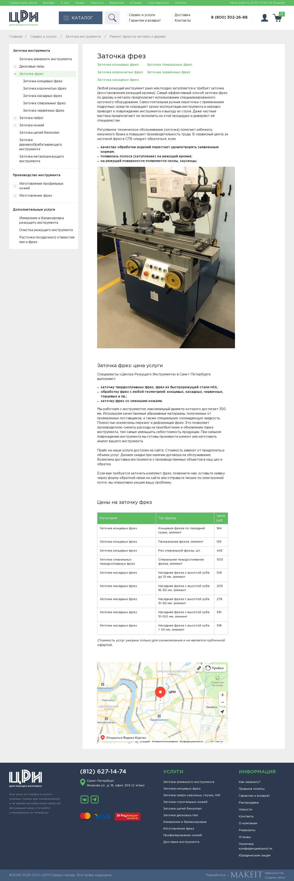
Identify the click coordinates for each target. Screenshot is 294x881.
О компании (248, 823)
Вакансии (116, 3)
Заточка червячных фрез (43, 110)
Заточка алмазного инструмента (45, 59)
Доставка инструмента (181, 842)
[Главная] (23, 18)
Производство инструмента (36, 175)
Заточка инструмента (31, 50)
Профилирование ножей (182, 835)
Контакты (183, 20)
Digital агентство (274, 873)
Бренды (49, 3)
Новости (97, 3)
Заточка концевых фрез (42, 81)
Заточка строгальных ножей (185, 802)
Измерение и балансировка (184, 822)
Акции (80, 3)
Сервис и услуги (142, 15)
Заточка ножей (31, 125)
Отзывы (136, 3)
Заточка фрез (31, 74)
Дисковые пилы (31, 66)
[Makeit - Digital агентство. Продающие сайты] (246, 875)
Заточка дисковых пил (180, 815)
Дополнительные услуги (34, 209)
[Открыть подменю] (15, 66)
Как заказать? (249, 782)
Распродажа (249, 803)
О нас (64, 3)
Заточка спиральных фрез (44, 103)
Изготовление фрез (35, 195)
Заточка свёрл (31, 118)
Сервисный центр (23, 3)
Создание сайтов (275, 877)
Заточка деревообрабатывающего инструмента (40, 145)
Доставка (182, 15)
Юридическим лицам (255, 855)
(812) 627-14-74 (103, 772)
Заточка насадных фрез (42, 96)
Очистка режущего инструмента (46, 230)
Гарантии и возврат (145, 20)
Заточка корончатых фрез (44, 88)
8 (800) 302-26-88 (229, 17)
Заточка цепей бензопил (39, 132)
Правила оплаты (252, 789)
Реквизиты (247, 830)
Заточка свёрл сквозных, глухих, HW (191, 795)
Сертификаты (158, 3)
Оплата (180, 3)
